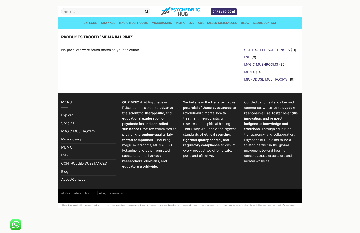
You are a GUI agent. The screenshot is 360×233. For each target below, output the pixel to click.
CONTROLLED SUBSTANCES (217, 22)
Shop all (108, 22)
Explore (90, 22)
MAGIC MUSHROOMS (133, 22)
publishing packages (84, 205)
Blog (245, 22)
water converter (291, 205)
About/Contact (264, 22)
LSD (191, 22)
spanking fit (165, 205)
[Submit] (146, 11)
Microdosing (162, 22)
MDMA (180, 22)
